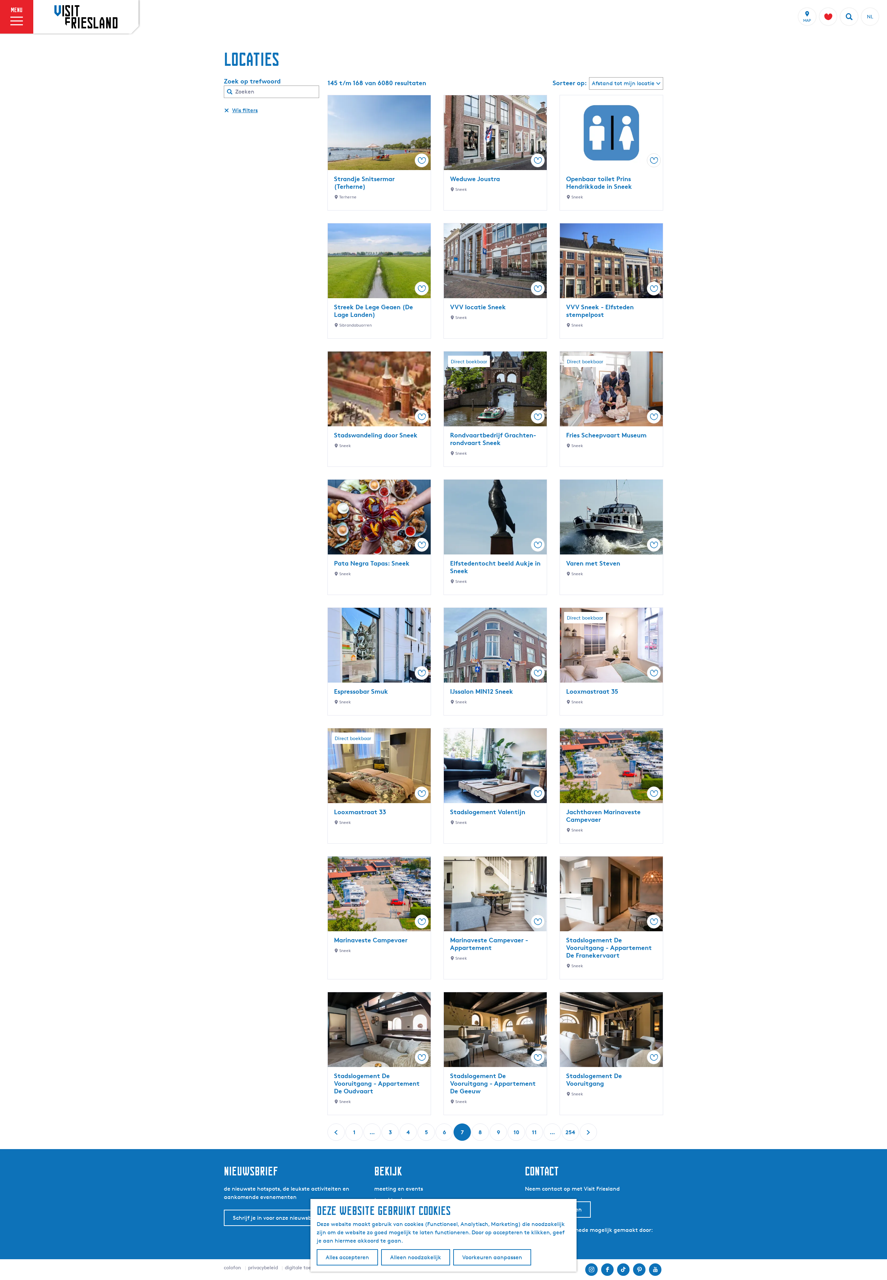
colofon (232, 1267)
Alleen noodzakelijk (415, 1257)
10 (516, 1135)
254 (570, 1135)
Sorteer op (570, 83)
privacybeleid (263, 1267)
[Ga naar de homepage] (85, 16)
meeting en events (398, 1188)
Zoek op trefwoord (252, 81)
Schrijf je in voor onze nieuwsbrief (276, 1218)
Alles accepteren (347, 1257)
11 (535, 1135)
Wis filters (245, 110)
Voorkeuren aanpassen (492, 1257)
